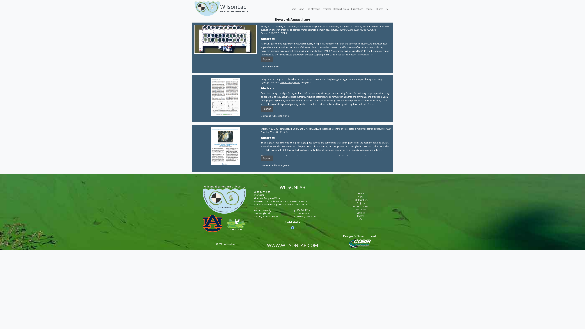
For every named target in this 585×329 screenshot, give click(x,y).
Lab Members (313, 8)
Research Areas (341, 8)
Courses (369, 8)
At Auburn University (234, 11)
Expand (267, 59)
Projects (327, 8)
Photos (379, 8)
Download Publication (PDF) (275, 115)
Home (293, 8)
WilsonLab (233, 7)
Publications (357, 8)
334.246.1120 (303, 210)
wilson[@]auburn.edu (307, 216)
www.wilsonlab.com (292, 245)
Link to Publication (270, 66)
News (301, 8)
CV (387, 8)
